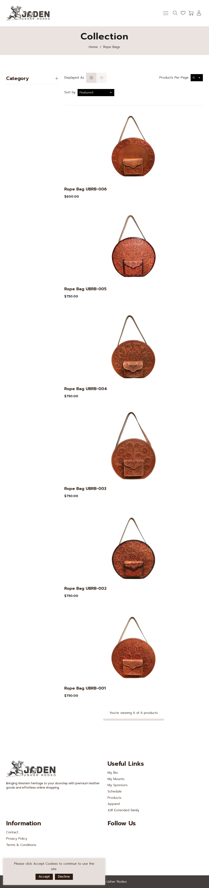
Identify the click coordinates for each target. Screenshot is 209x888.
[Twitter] (111, 834)
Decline (64, 876)
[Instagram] (138, 834)
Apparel (114, 803)
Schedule (115, 791)
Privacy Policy (16, 838)
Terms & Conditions (21, 844)
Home (93, 47)
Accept (44, 876)
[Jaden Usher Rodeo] (28, 13)
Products (114, 797)
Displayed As (74, 77)
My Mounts (116, 779)
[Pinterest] (129, 834)
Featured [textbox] (86, 92)
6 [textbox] (194, 77)
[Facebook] (120, 834)
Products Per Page (174, 77)
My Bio (113, 772)
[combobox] (197, 77)
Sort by (70, 92)
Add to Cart (76, 196)
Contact (12, 832)
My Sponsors (118, 785)
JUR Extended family (123, 810)
